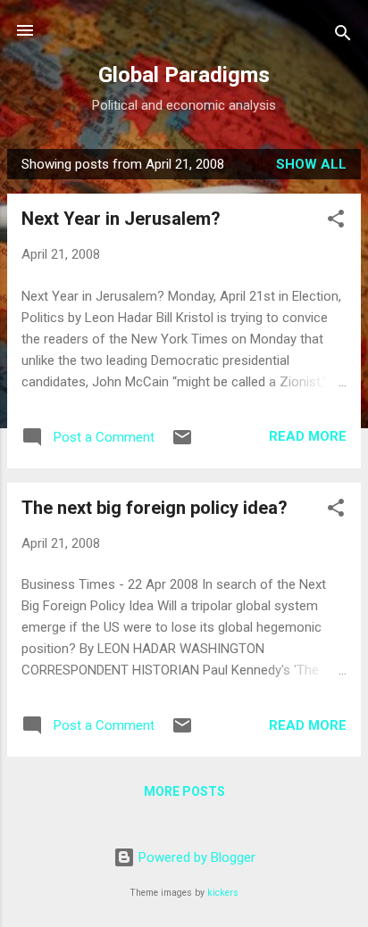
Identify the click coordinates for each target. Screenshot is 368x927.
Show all (311, 164)
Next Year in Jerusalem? (121, 218)
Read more (308, 436)
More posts (184, 791)
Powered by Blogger (195, 857)
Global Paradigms (184, 74)
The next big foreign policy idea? (154, 507)
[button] (336, 222)
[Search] (343, 36)
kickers (222, 892)
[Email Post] (182, 443)
